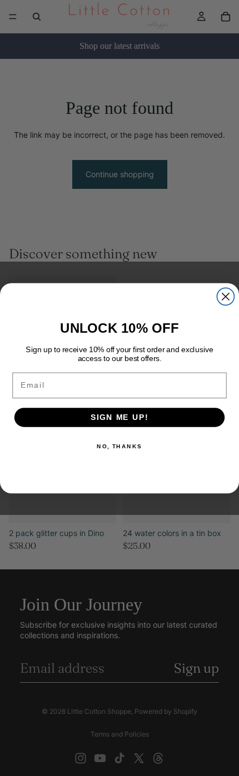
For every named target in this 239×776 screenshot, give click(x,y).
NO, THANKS (119, 446)
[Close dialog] (225, 296)
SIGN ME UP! (119, 417)
